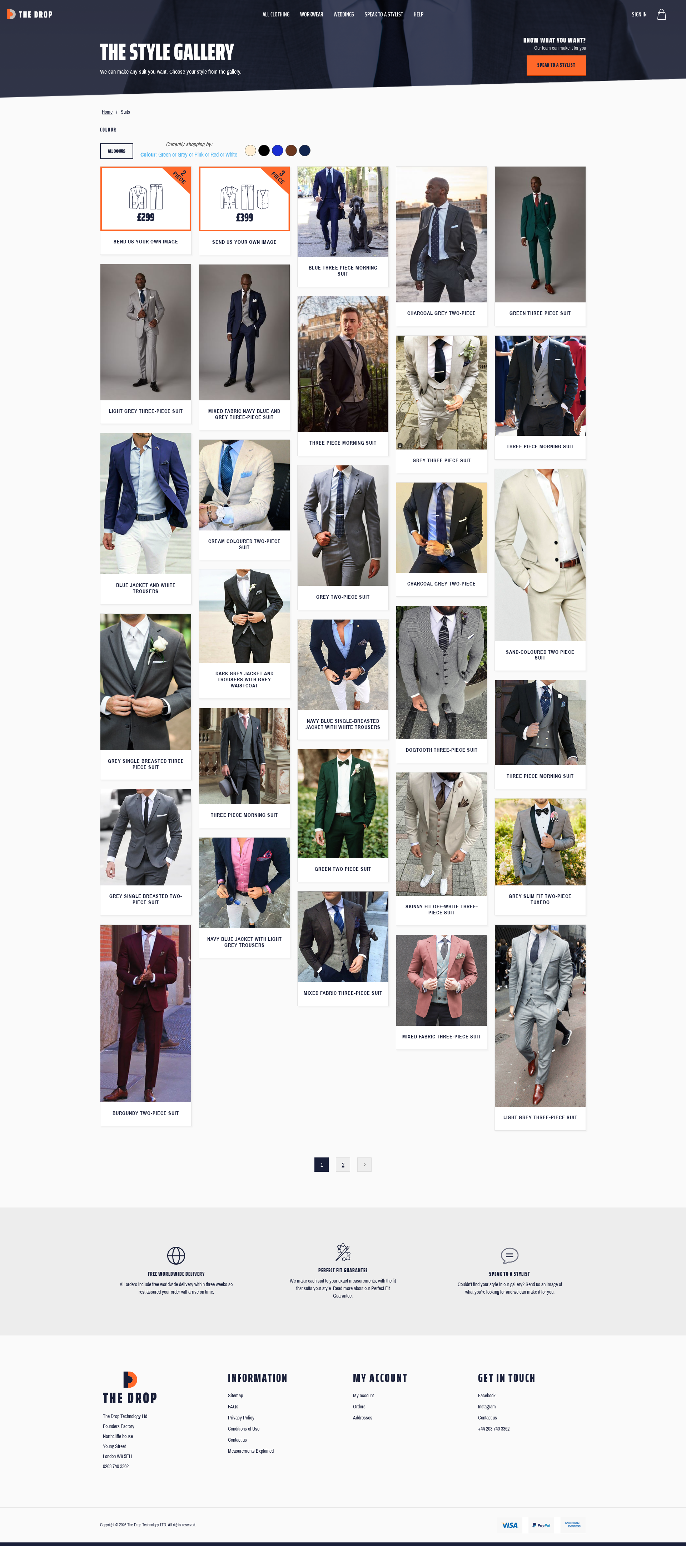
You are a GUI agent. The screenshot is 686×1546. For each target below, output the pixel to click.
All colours (116, 151)
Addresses (362, 1418)
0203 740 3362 (116, 1466)
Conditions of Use (243, 1429)
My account (363, 1395)
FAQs (233, 1406)
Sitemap (235, 1395)
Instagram (487, 1406)
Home (107, 112)
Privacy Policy (241, 1418)
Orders (359, 1406)
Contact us (237, 1440)
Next (364, 1164)
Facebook (487, 1395)
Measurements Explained (251, 1451)
